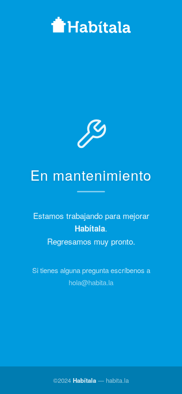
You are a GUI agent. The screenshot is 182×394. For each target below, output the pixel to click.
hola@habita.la (91, 282)
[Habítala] (91, 26)
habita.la (117, 380)
